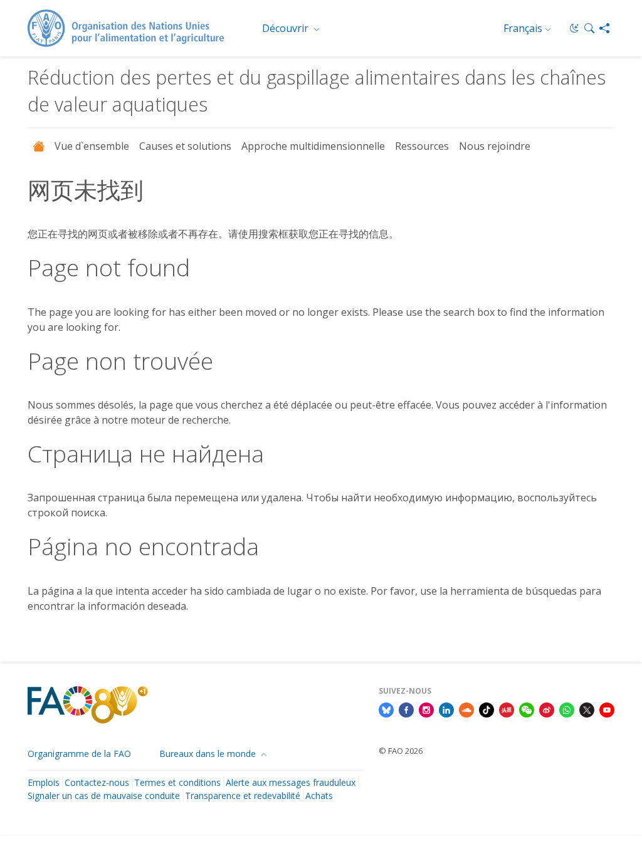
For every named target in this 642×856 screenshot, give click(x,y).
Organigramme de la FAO (79, 753)
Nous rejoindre (494, 146)
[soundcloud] (466, 709)
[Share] (604, 28)
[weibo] (546, 709)
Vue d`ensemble (92, 146)
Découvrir (286, 28)
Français (522, 28)
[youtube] (606, 709)
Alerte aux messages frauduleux (290, 782)
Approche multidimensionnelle (313, 146)
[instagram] (426, 709)
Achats (319, 795)
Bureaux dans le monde (208, 753)
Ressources (422, 146)
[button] (589, 28)
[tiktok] (486, 709)
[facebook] (406, 709)
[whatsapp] (566, 709)
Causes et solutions (185, 146)
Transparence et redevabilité (242, 795)
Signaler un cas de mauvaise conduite (104, 795)
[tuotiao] (506, 709)
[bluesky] (386, 709)
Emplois (44, 782)
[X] (586, 709)
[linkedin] (446, 709)
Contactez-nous (97, 782)
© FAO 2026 (401, 750)
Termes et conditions (177, 782)
